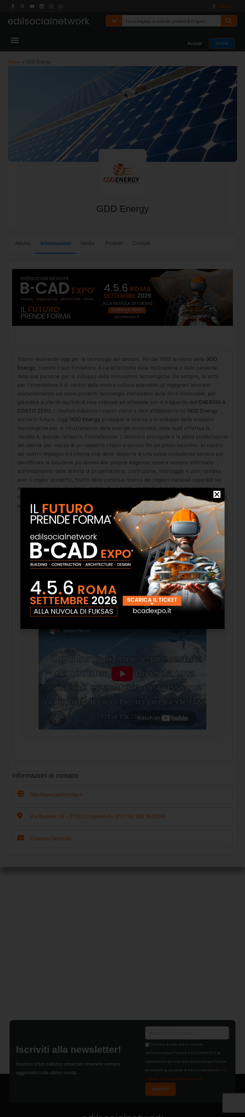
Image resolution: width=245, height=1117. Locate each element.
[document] (122, 558)
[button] (216, 494)
